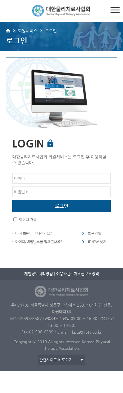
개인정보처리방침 (38, 273)
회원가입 (94, 233)
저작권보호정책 (86, 273)
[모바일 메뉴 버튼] (115, 10)
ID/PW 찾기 (97, 242)
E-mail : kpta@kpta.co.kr (79, 332)
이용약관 (63, 273)
